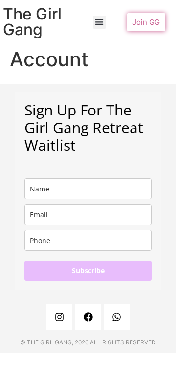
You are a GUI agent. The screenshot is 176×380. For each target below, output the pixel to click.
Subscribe (88, 270)
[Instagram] (59, 317)
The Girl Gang (32, 21)
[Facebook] (88, 317)
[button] (99, 22)
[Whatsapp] (117, 317)
